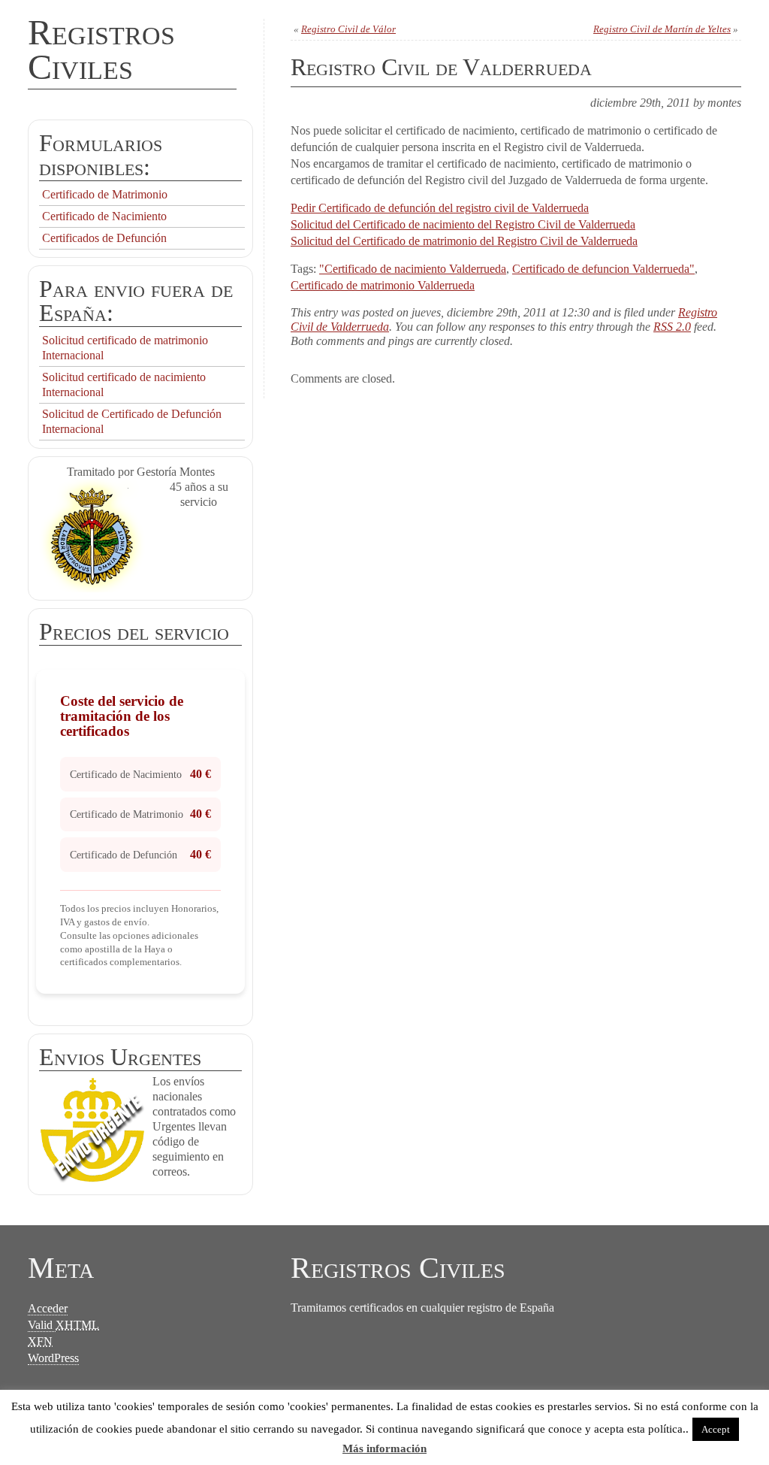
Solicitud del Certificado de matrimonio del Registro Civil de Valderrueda (464, 241)
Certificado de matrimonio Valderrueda (383, 285)
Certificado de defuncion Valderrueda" (603, 268)
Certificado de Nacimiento (104, 216)
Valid (63, 1324)
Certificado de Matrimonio (104, 194)
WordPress (53, 1357)
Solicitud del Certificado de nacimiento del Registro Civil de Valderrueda (463, 224)
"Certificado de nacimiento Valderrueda (412, 268)
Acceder (48, 1308)
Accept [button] (715, 1429)
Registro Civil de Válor (348, 29)
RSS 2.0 (672, 326)
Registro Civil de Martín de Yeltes (662, 29)
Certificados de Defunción (104, 238)
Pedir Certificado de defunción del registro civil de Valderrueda (440, 207)
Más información (384, 1448)
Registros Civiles (101, 49)
